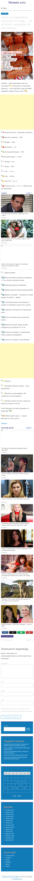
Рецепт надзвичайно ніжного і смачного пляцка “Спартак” (16, 752)
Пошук (6, 726)
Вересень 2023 (10, 835)
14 (24, 782)
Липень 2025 (9, 812)
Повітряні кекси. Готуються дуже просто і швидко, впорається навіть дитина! (16, 744)
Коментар (4, 663)
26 (17, 788)
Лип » (19, 796)
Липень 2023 (9, 840)
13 (20, 782)
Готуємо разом (8, 636)
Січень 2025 (9, 823)
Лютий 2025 (9, 820)
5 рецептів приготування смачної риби (16, 755)
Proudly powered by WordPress (11, 877)
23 (5, 788)
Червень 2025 (10, 814)
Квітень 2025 (9, 818)
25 (13, 788)
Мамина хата (17, 2)
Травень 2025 (10, 816)
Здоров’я (8, 857)
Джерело (4, 423)
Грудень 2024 (10, 825)
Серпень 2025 (10, 810)
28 (24, 788)
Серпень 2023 (10, 838)
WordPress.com (17, 879)
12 (17, 782)
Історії (8, 860)
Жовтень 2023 (10, 833)
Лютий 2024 (9, 829)
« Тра (14, 796)
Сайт (2, 700)
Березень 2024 (10, 827)
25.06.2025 (5, 13)
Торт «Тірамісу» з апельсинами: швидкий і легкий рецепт (17, 748)
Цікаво (8, 866)
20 (20, 785)
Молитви (8, 862)
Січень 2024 (9, 831)
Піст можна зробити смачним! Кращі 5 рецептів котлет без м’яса (15, 757)
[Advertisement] (17, 113)
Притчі (8, 864)
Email (3, 691)
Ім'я (2, 682)
